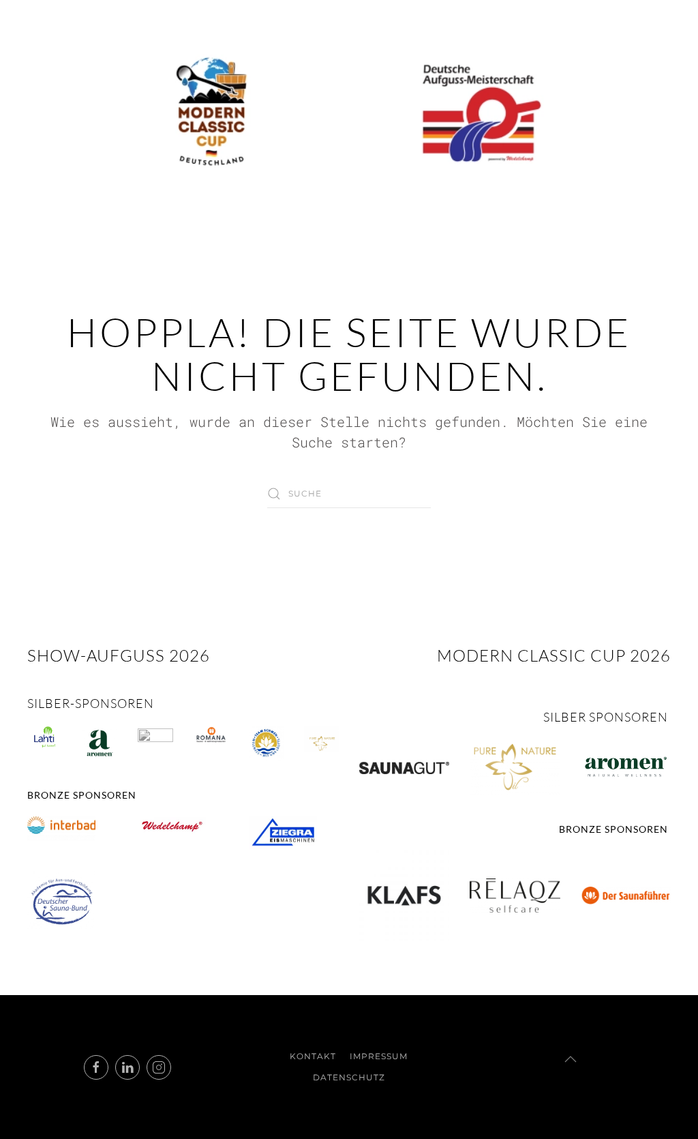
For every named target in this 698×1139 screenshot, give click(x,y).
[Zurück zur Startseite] (349, 112)
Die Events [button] (335, 240)
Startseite (106, 240)
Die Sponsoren (441, 240)
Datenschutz (349, 1077)
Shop (608, 240)
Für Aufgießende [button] (220, 240)
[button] (570, 1059)
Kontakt (540, 240)
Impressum (379, 1056)
